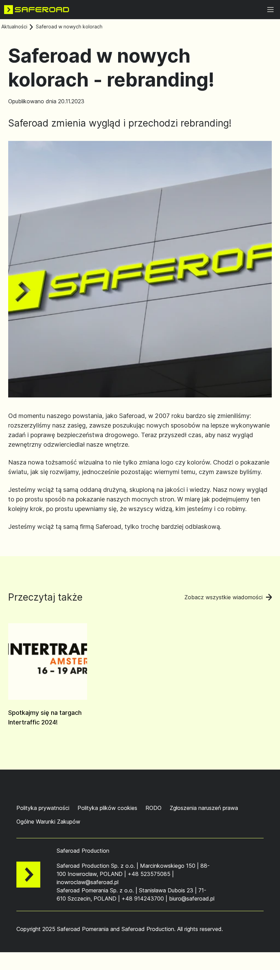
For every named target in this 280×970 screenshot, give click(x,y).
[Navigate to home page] (36, 9)
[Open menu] (270, 9)
